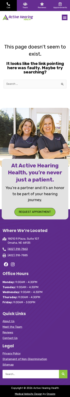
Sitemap (8, 364)
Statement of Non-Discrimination (25, 359)
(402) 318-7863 (18, 249)
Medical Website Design (28, 393)
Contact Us (10, 338)
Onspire (51, 393)
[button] (64, 17)
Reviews (8, 332)
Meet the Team (12, 326)
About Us (8, 321)
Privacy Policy (12, 353)
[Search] (63, 374)
